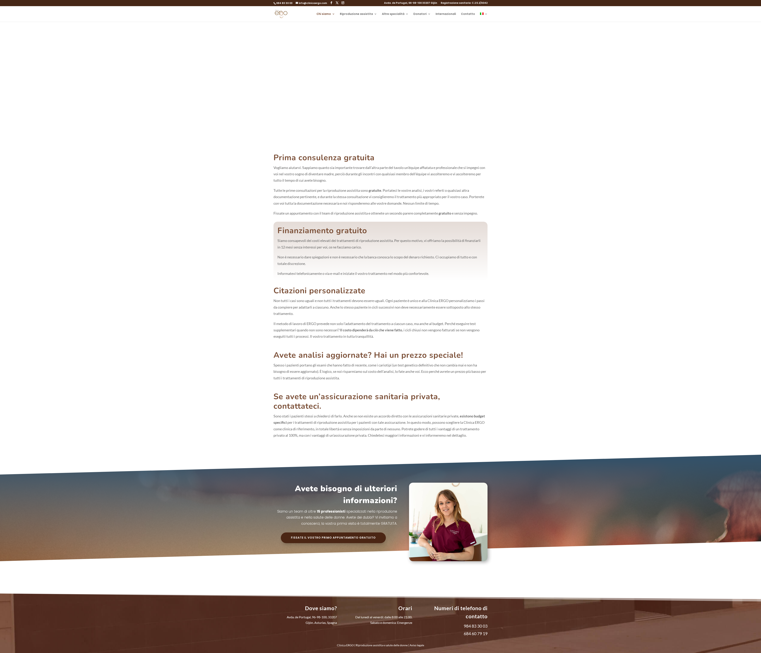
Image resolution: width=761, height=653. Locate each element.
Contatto (468, 14)
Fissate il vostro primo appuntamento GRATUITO (333, 538)
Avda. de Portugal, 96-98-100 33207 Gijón (410, 3)
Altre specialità (393, 14)
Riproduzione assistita (356, 14)
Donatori (420, 14)
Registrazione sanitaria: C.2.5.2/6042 (464, 3)
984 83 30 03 (284, 3)
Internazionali (446, 14)
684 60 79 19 (476, 633)
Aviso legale (417, 645)
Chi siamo (323, 14)
